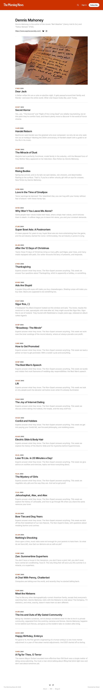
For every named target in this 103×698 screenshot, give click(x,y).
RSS (51, 689)
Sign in (84, 5)
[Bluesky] (50, 685)
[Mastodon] (53, 685)
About (45, 689)
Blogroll (57, 689)
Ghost (97, 687)
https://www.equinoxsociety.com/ (28, 31)
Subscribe (94, 5)
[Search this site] (77, 5)
